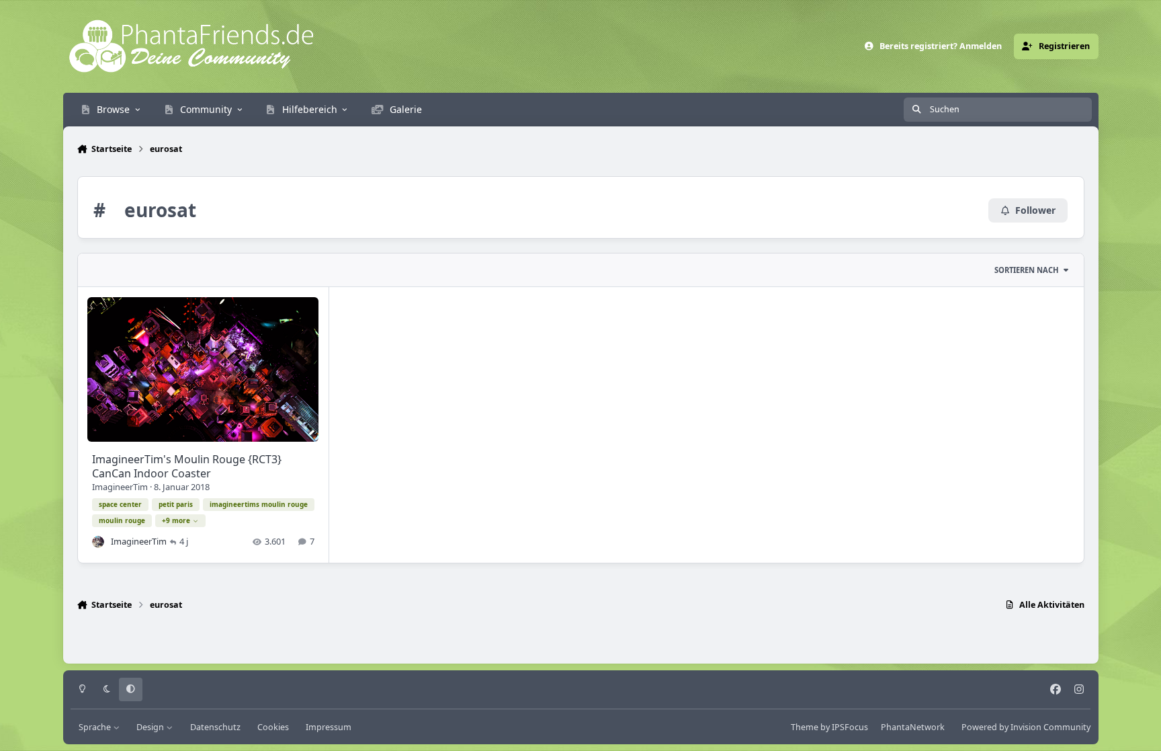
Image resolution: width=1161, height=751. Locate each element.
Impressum (328, 727)
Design (151, 727)
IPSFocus (850, 727)
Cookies (273, 727)
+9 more (176, 520)
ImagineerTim (120, 487)
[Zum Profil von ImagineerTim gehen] (98, 542)
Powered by (1025, 727)
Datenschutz (215, 727)
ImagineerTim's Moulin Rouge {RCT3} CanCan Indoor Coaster (187, 466)
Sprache (96, 727)
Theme (804, 727)
